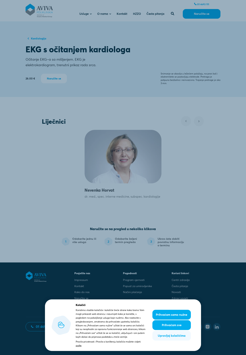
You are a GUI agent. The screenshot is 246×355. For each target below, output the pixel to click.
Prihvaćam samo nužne (171, 315)
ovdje (78, 345)
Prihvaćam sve (171, 325)
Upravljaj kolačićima (171, 335)
